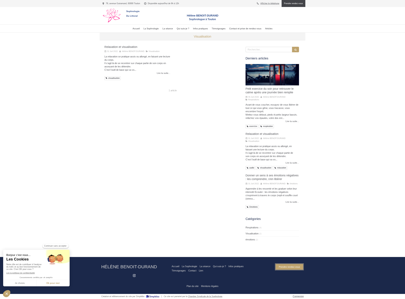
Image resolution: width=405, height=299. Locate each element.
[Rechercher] (295, 49)
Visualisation (252, 233)
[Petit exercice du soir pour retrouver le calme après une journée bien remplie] (272, 74)
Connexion (298, 296)
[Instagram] (134, 276)
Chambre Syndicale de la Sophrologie (205, 296)
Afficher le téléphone (269, 3)
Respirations (252, 227)
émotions (250, 239)
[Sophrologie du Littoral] (111, 21)
